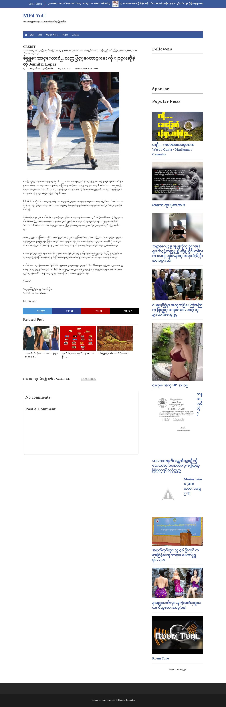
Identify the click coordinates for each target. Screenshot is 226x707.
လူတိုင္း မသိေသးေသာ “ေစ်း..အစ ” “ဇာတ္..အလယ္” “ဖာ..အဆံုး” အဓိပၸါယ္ (60, 3)
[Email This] (82, 379)
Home (31, 35)
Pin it (99, 311)
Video (65, 35)
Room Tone (160, 658)
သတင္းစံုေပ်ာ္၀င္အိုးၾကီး (41, 68)
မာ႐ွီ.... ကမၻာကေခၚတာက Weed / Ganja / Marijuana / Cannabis (173, 149)
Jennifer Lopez (60, 181)
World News (52, 35)
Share (69, 311)
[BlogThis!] (85, 379)
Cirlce (128, 311)
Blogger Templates (126, 700)
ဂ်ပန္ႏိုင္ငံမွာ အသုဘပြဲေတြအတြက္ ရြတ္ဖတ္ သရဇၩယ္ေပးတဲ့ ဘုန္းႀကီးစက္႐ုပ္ (177, 309)
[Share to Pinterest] (94, 379)
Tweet (41, 311)
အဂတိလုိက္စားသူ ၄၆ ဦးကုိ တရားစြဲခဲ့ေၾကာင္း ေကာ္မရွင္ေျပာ (175, 555)
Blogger (182, 669)
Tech (40, 35)
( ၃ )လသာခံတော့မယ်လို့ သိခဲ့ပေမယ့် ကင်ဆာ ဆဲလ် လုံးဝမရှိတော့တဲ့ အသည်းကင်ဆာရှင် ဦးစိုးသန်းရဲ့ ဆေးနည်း (146, 3)
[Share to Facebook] (91, 379)
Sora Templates (108, 700)
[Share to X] (88, 379)
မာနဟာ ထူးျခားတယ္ (168, 205)
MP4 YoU (34, 15)
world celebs (93, 68)
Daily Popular (81, 68)
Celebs (75, 35)
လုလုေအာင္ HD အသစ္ (170, 385)
